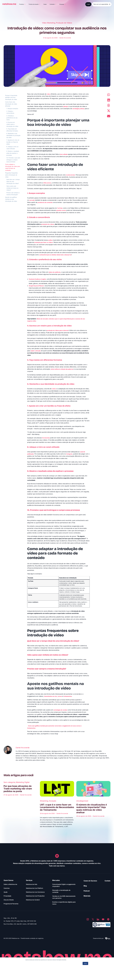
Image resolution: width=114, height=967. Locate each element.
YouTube (60, 208)
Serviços (29, 880)
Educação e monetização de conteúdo (61, 891)
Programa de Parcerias (11, 904)
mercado (32, 200)
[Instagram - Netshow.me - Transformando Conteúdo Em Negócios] (88, 919)
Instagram (69, 454)
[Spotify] (108, 919)
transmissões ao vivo (50, 696)
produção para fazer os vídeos (43, 242)
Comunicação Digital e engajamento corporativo (63, 885)
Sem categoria (9, 782)
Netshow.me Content (33, 900)
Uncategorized (82, 801)
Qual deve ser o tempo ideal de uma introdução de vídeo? (13, 181)
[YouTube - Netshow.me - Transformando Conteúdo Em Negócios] (103, 919)
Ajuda (5, 892)
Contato (107, 881)
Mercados (56, 880)
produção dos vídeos (47, 224)
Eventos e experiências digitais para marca (64, 903)
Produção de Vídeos (64, 23)
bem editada (64, 154)
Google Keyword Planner (36, 286)
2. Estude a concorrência (10, 112)
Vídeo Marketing (48, 23)
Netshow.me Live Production (35, 896)
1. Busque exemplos (12, 108)
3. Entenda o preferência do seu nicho (11, 117)
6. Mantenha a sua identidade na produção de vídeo (13, 135)
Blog (85, 886)
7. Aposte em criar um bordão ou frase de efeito (12, 142)
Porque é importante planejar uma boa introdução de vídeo (11, 97)
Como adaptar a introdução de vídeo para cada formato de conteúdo (12, 167)
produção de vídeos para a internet (57, 330)
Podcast (87, 891)
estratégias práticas (78, 108)
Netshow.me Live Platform (34, 888)
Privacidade (7, 896)
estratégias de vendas (60, 710)
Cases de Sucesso (90, 881)
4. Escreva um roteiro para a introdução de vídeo (12, 124)
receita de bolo (70, 175)
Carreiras (7, 888)
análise (50, 240)
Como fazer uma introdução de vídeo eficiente (11, 104)
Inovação (52, 801)
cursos (60, 696)
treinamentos (68, 696)
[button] (22, 4)
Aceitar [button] (85, 963)
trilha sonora (47, 183)
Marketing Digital (22, 782)
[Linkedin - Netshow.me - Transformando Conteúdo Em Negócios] (98, 919)
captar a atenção (36, 351)
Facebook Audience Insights (37, 279)
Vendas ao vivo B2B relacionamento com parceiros (63, 897)
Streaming (44, 801)
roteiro (54, 388)
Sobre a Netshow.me (10, 884)
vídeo (48, 94)
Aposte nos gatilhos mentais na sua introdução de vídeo (11, 199)
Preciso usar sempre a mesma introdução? (12, 193)
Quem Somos (8, 880)
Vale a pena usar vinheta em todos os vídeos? (12, 188)
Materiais (87, 896)
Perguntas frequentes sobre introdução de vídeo (11, 175)
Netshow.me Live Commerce (35, 892)
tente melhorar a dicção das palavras (62, 369)
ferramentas (46, 438)
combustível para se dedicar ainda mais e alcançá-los (55, 255)
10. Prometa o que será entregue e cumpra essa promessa (13, 159)
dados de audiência (54, 272)
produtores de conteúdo (45, 202)
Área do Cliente (9, 900)
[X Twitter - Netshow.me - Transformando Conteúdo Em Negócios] (93, 919)
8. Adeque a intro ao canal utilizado (12, 147)
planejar (65, 106)
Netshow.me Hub (31, 884)
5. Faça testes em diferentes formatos (12, 130)
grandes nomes (61, 210)
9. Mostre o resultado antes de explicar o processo (12, 153)
